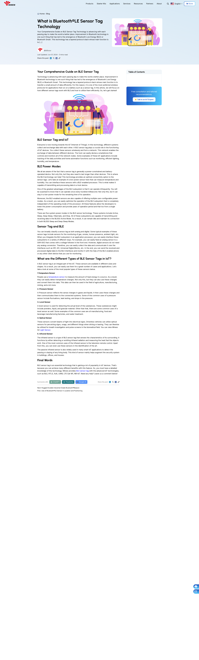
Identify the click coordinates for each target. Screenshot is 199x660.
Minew (48, 50)
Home (42, 14)
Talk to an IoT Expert (144, 99)
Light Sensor (45, 330)
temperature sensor (57, 277)
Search (168, 4)
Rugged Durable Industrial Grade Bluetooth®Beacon (60, 388)
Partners (149, 4)
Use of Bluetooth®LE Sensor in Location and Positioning (61, 391)
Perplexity (69, 382)
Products (89, 4)
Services (126, 4)
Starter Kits (101, 4)
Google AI (82, 382)
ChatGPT (56, 382)
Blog (48, 14)
